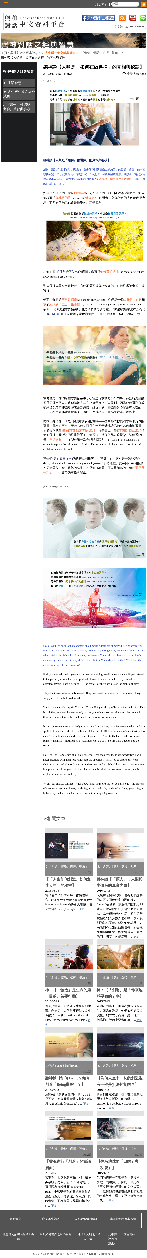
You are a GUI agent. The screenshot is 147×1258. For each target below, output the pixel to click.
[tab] (19, 83)
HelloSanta (107, 1253)
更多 (82, 909)
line (143, 18)
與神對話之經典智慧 (123, 1218)
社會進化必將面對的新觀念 (18, 1236)
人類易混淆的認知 (86, 1218)
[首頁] (33, 21)
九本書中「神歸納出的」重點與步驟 (16, 107)
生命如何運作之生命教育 (55, 1234)
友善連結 (129, 1234)
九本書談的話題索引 (112, 1239)
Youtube (132, 18)
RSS (122, 18)
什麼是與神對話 (49, 1218)
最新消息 (15, 1218)
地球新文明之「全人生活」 (89, 1236)
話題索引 (101, 4)
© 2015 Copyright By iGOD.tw (52, 1253)
